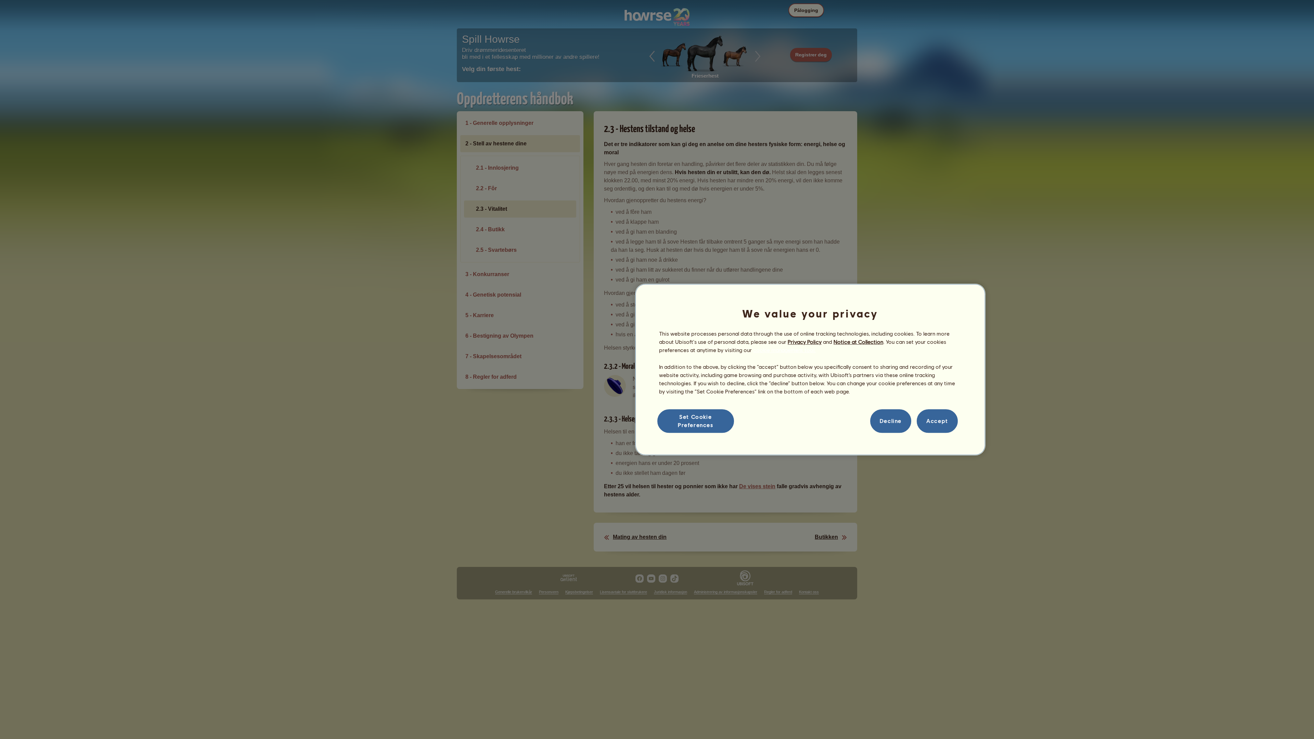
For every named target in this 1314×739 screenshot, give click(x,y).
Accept (937, 421)
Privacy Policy (805, 341)
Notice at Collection (858, 341)
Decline (891, 421)
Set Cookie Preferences (695, 420)
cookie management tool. (784, 350)
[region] (810, 369)
